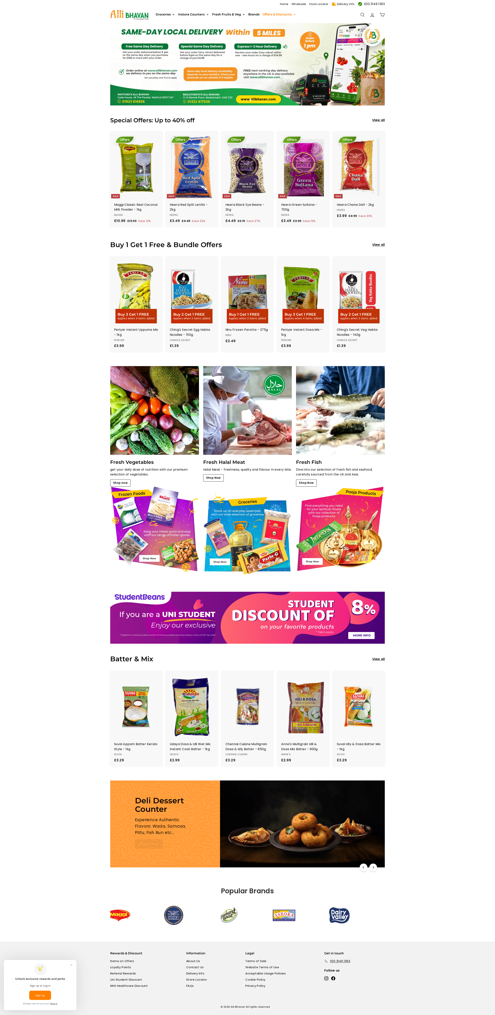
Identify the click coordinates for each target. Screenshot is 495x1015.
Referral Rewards (123, 973)
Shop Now (213, 478)
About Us (193, 961)
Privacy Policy (255, 986)
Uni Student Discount (126, 980)
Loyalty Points (120, 967)
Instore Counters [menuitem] (191, 14)
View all (378, 120)
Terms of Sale (255, 961)
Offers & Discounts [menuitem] (277, 14)
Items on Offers (122, 961)
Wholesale (299, 4)
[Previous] (363, 867)
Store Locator (318, 4)
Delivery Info (346, 4)
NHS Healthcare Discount (129, 986)
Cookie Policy (255, 980)
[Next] (373, 867)
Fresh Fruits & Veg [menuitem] (226, 14)
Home (284, 4)
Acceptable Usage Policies (265, 973)
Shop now (120, 483)
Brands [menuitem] (253, 14)
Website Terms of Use (262, 967)
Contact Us (195, 967)
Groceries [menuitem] (163, 14)
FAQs (190, 986)
